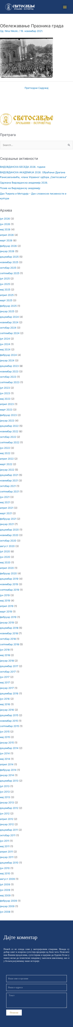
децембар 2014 (9, 748)
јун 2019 (5, 595)
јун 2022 (5, 447)
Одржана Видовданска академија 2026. (24, 182)
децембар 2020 (9, 529)
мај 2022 (5, 453)
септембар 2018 (9, 644)
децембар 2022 (9, 425)
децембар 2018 (9, 627)
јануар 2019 (7, 622)
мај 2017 (5, 682)
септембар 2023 (9, 382)
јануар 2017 (7, 688)
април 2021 (6, 507)
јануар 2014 (7, 775)
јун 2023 (5, 393)
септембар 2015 (9, 726)
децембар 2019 (9, 578)
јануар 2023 (7, 420)
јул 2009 (5, 884)
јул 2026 (5, 218)
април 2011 (6, 851)
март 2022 (6, 464)
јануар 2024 (7, 360)
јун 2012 (5, 813)
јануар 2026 (7, 251)
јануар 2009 (7, 906)
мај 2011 (5, 846)
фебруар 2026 (8, 246)
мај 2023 (5, 398)
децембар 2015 (9, 715)
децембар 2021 (9, 475)
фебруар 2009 (8, 900)
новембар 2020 (9, 535)
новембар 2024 (9, 322)
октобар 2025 (8, 267)
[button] (65, 7)
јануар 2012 (7, 824)
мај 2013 (5, 797)
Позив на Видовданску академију (20, 188)
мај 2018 (5, 655)
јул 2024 (5, 338)
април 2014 (6, 764)
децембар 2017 (9, 666)
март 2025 (6, 300)
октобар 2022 (8, 436)
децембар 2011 (9, 829)
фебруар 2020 (8, 573)
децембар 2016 (9, 693)
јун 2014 (5, 753)
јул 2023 (5, 387)
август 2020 (7, 546)
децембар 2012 (9, 808)
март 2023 (6, 409)
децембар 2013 (9, 780)
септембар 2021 (9, 491)
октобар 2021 (8, 486)
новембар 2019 (9, 584)
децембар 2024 (9, 316)
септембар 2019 (9, 589)
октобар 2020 (8, 540)
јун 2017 (5, 677)
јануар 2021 (7, 524)
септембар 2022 (9, 442)
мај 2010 (5, 873)
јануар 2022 (7, 469)
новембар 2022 (9, 431)
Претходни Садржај (36, 88)
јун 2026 (5, 224)
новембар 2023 (9, 371)
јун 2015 (5, 731)
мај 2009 (5, 895)
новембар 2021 (9, 480)
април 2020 (7, 568)
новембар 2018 (9, 633)
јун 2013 (5, 791)
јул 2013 (5, 786)
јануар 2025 (7, 311)
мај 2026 (5, 229)
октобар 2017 (8, 671)
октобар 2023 (8, 376)
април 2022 (7, 458)
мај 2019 (5, 600)
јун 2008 (5, 911)
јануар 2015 (7, 742)
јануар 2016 (7, 709)
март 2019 (6, 611)
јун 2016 (5, 698)
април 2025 (7, 295)
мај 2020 (5, 562)
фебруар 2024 (8, 355)
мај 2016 (5, 704)
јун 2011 (4, 840)
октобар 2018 (8, 638)
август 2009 (7, 879)
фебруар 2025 (8, 305)
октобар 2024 (8, 327)
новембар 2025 (9, 262)
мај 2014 (5, 758)
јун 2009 (5, 890)
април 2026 (7, 235)
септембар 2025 (9, 273)
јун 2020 (5, 557)
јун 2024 (5, 344)
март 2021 (6, 513)
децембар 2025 (9, 256)
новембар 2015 (9, 720)
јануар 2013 (7, 802)
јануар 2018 (7, 660)
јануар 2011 (6, 857)
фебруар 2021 (8, 518)
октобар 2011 (7, 835)
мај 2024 (5, 349)
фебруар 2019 (8, 617)
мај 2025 (5, 289)
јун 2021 (5, 497)
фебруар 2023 (8, 415)
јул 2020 (5, 551)
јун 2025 (5, 284)
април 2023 (7, 404)
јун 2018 (5, 649)
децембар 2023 (9, 366)
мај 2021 (5, 502)
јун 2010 (5, 868)
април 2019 (6, 606)
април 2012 (6, 819)
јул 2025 (5, 278)
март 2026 (6, 240)
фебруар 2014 (8, 769)
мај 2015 (5, 737)
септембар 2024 (9, 333)
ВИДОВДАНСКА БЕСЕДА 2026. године (22, 166)
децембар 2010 (9, 862)
